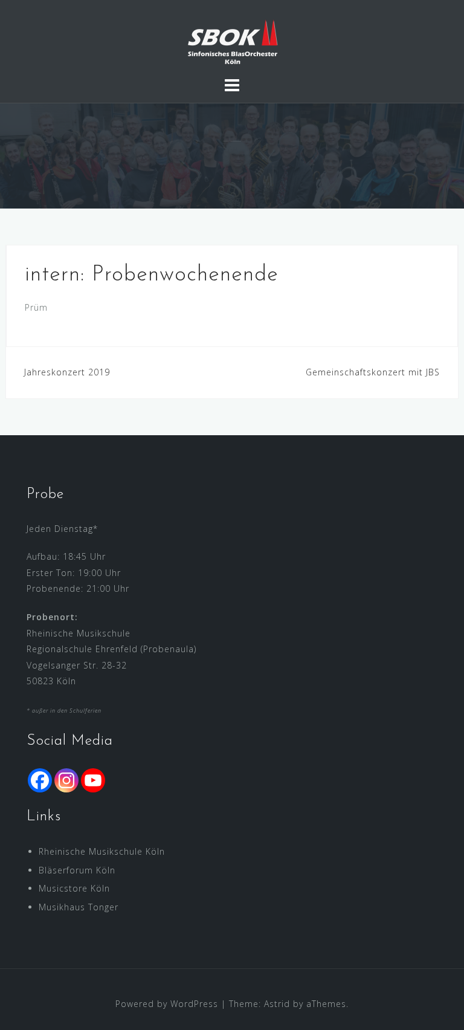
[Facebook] (40, 780)
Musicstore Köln (74, 888)
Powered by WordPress (166, 1003)
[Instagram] (66, 780)
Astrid (277, 1003)
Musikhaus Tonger (78, 907)
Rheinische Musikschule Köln (102, 851)
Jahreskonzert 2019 (67, 372)
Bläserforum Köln (77, 870)
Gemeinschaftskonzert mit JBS (373, 372)
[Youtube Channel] (93, 780)
